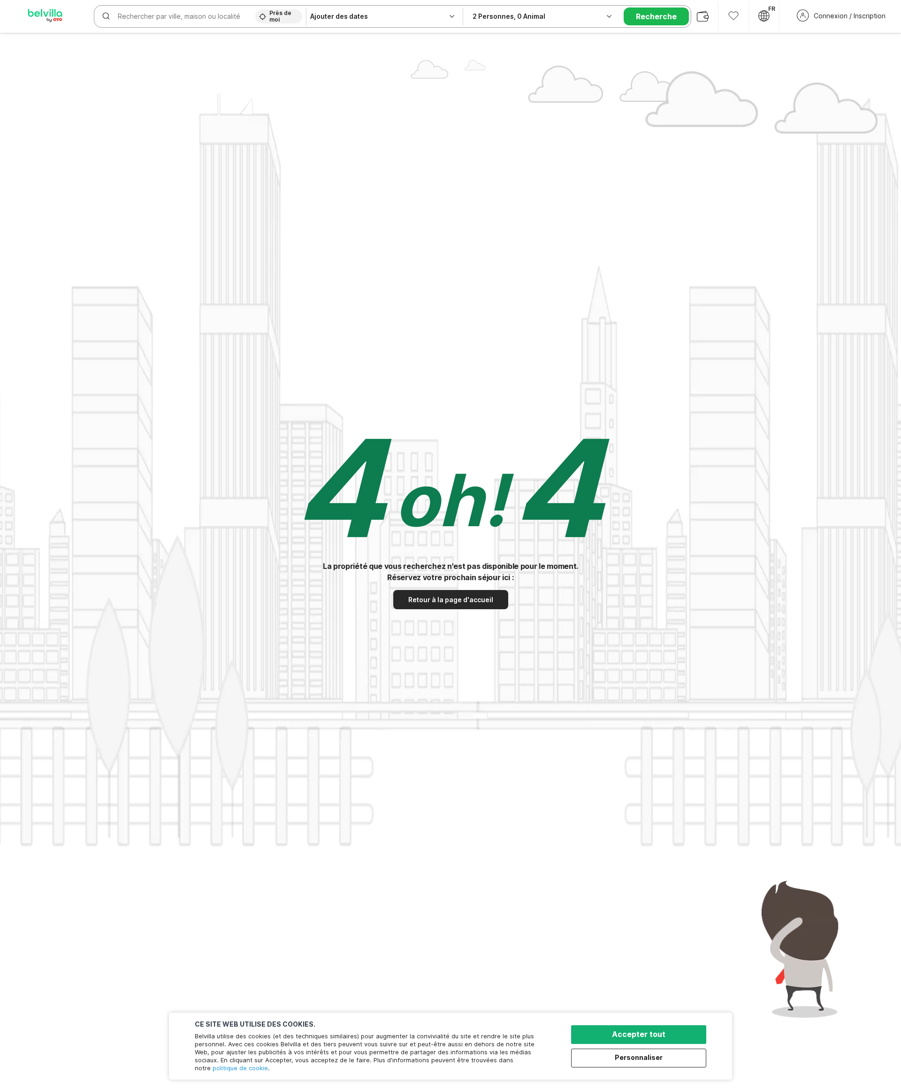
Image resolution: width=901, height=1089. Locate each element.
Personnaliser (639, 1057)
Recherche (656, 16)
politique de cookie (240, 1068)
